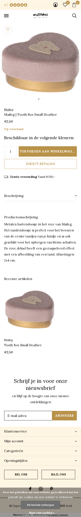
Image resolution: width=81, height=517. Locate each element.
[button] (6, 16)
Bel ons (21, 474)
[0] (74, 4)
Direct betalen (40, 164)
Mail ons (58, 474)
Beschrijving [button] (14, 196)
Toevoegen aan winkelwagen (48, 151)
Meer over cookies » (41, 512)
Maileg (9, 109)
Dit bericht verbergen (40, 504)
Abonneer (64, 416)
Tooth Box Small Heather (23, 345)
